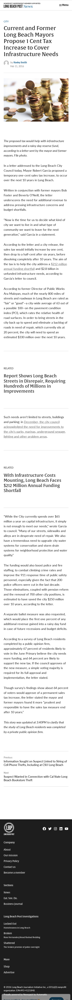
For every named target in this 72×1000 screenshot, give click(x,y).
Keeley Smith (20, 62)
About (7, 849)
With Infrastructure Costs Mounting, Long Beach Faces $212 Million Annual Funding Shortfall (32, 483)
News (7, 892)
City (6, 21)
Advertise (9, 972)
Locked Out (17, 925)
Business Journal (13, 903)
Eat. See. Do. (10, 898)
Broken (22, 935)
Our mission (11, 855)
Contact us (10, 867)
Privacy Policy (11, 861)
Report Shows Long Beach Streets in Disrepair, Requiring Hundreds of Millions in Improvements (34, 383)
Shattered (22, 945)
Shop (7, 966)
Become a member (14, 872)
